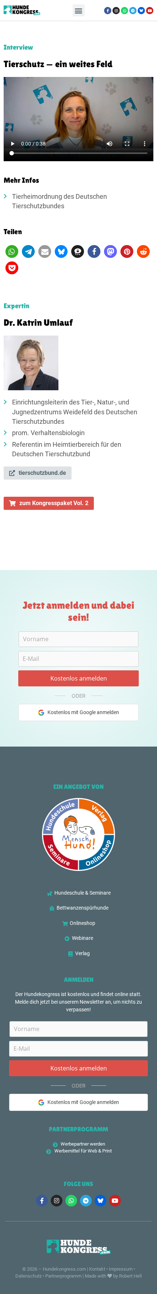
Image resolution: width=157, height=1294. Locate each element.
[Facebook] (107, 10)
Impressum (121, 1269)
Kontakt (97, 1269)
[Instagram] (116, 10)
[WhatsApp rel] (124, 10)
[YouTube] (149, 10)
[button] (79, 10)
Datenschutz (28, 1276)
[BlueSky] (141, 10)
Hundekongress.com (64, 1269)
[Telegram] (133, 10)
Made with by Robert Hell (113, 1276)
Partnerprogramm (63, 1276)
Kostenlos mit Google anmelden (83, 712)
